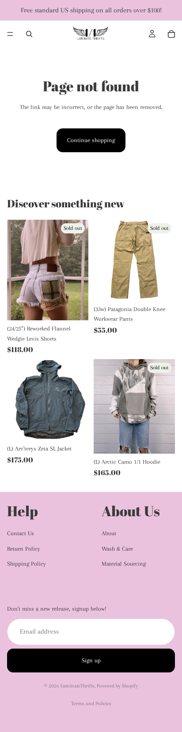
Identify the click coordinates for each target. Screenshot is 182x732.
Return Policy (23, 548)
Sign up (91, 660)
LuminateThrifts (78, 686)
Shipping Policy (26, 563)
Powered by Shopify (117, 686)
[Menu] (10, 34)
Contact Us (20, 533)
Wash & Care (117, 548)
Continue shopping (91, 140)
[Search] (29, 34)
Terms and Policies (91, 703)
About (109, 533)
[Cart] (171, 34)
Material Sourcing (124, 563)
